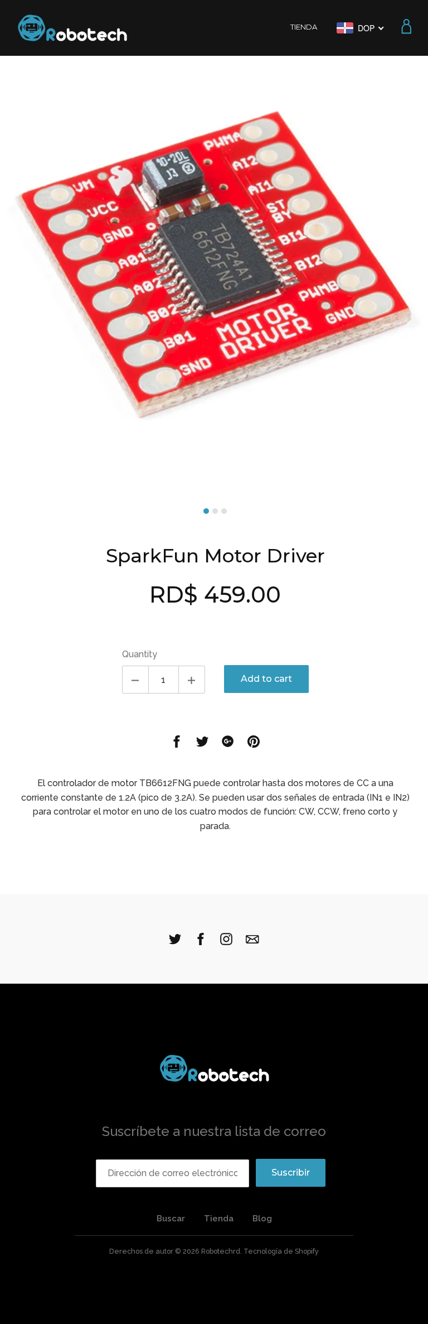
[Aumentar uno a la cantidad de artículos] (191, 680)
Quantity (139, 654)
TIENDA (303, 26)
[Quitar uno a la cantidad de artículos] (135, 680)
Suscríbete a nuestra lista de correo (214, 1131)
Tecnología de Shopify (281, 1251)
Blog (262, 1219)
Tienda (219, 1219)
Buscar (171, 1219)
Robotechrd (220, 1251)
